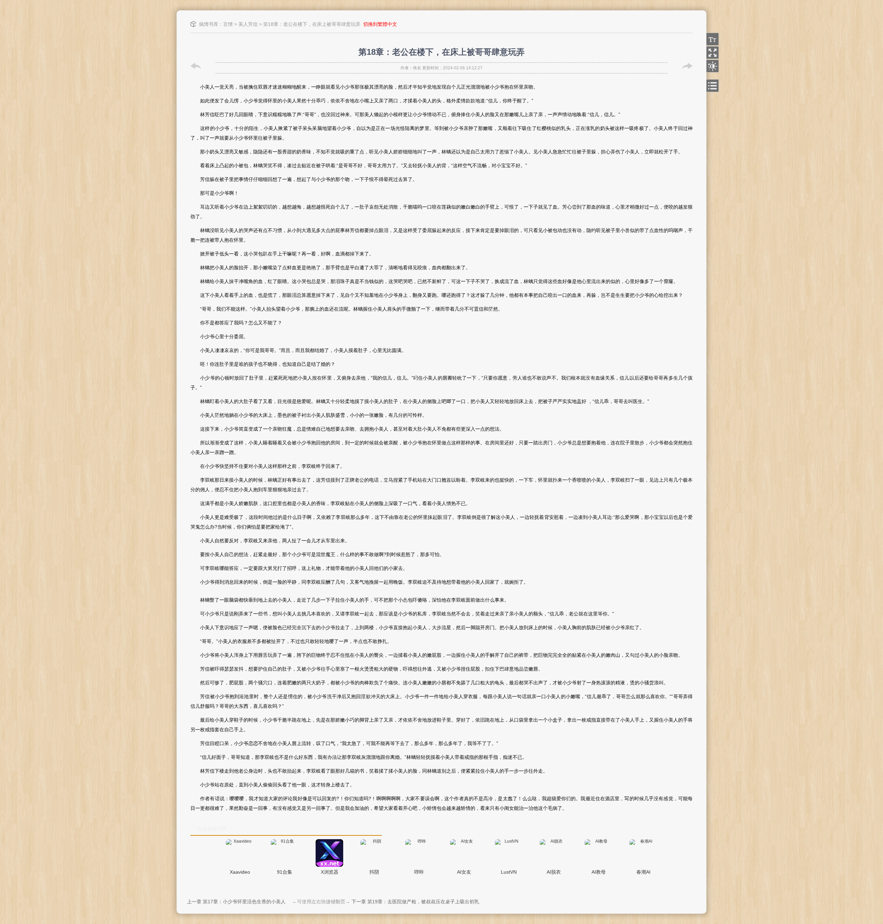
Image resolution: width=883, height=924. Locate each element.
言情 (228, 24)
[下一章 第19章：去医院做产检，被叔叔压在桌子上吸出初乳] (687, 65)
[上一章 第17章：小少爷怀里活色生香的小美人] (195, 65)
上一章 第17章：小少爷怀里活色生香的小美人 (236, 901)
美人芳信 (248, 24)
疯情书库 (208, 24)
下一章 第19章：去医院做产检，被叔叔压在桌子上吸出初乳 (415, 901)
